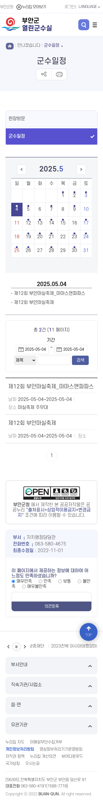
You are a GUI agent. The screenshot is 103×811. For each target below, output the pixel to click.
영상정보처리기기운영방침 (61, 749)
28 (51, 250)
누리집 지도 (14, 742)
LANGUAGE (88, 6)
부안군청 (6, 7)
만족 (47, 581)
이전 (8, 646)
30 (74, 250)
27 (40, 250)
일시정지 (16, 646)
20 (40, 236)
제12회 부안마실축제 (34, 302)
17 (86, 223)
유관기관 (19, 725)
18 (17, 236)
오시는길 (32, 763)
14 (51, 223)
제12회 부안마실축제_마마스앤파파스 (49, 293)
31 (86, 250)
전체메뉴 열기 (94, 24)
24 (86, 236)
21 (51, 236)
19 (28, 236)
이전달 (21, 174)
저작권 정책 (14, 756)
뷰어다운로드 (72, 756)
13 (40, 223)
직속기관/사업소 (26, 684)
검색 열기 (83, 24)
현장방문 (17, 118)
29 (63, 250)
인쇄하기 (58, 74)
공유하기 (43, 74)
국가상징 (12, 763)
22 (63, 236)
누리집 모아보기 (34, 7)
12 (28, 223)
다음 (24, 646)
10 (86, 209)
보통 (67, 581)
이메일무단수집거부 (46, 742)
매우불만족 (36, 586)
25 (17, 250)
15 (63, 223)
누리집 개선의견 (43, 756)
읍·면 (16, 704)
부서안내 (19, 664)
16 (74, 223)
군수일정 (17, 136)
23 (74, 236)
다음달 (81, 174)
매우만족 (24, 581)
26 (28, 250)
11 (17, 223)
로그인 (69, 7)
